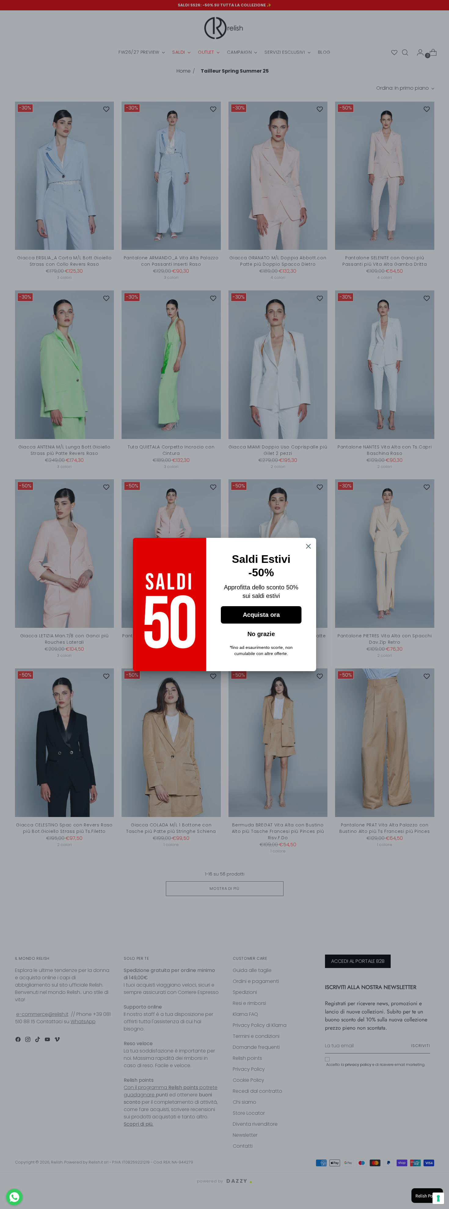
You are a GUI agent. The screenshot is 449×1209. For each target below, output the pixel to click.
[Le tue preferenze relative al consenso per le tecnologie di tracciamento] (438, 1198)
